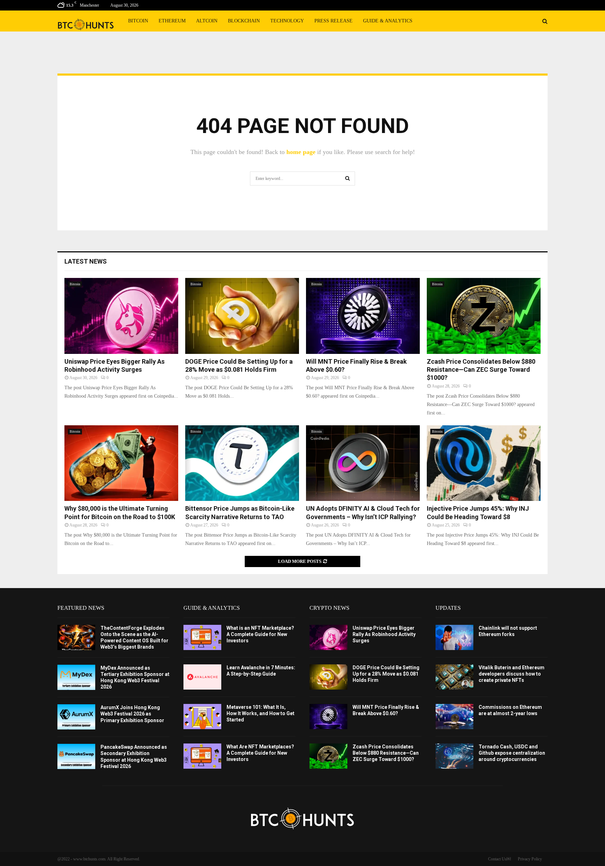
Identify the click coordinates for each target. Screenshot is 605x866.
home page (300, 151)
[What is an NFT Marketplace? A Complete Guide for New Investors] (202, 637)
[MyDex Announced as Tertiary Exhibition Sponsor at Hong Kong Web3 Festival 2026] (76, 677)
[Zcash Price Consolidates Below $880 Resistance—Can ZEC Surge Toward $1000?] (484, 316)
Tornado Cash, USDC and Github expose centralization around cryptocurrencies (512, 753)
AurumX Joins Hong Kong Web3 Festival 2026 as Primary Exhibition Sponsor (132, 714)
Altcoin (206, 20)
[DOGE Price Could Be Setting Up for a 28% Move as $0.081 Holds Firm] (242, 316)
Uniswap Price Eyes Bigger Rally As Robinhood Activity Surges (384, 634)
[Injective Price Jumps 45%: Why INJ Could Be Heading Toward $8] (484, 463)
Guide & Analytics (387, 20)
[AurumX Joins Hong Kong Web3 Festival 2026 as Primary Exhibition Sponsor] (76, 716)
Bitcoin (138, 20)
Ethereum (172, 20)
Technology (287, 20)
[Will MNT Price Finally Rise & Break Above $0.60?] (363, 316)
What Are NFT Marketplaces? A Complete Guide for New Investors (260, 753)
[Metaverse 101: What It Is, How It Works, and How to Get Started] (202, 716)
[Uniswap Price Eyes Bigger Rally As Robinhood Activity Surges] (121, 316)
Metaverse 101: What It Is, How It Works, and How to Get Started (260, 713)
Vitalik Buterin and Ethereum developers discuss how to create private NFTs (511, 674)
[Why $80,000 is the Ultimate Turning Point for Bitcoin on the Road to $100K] (121, 463)
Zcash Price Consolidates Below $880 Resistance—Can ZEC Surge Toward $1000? (481, 370)
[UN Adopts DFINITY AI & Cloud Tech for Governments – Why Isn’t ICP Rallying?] (363, 463)
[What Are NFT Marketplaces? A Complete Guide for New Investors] (202, 756)
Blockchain (244, 20)
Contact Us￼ (499, 859)
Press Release (333, 20)
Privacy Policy (530, 859)
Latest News (85, 261)
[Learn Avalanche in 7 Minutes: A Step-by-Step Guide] (202, 677)
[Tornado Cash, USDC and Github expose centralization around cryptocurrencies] (454, 756)
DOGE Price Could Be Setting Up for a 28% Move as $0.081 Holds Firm (386, 674)
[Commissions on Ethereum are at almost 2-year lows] (454, 716)
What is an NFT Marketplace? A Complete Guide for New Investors (260, 634)
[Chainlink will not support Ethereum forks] (454, 637)
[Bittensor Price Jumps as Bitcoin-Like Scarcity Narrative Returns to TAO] (242, 463)
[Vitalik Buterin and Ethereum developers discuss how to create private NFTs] (454, 677)
